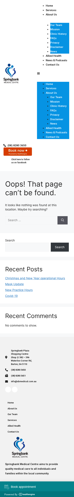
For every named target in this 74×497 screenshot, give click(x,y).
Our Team (56, 25)
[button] (53, 73)
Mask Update (14, 284)
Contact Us (52, 64)
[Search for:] (31, 220)
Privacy (54, 42)
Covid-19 (11, 296)
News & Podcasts (56, 132)
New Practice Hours (19, 290)
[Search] (62, 220)
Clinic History (58, 33)
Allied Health (53, 128)
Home (49, 84)
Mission (55, 29)
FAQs (53, 38)
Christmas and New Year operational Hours (35, 278)
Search (10, 240)
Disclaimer (56, 47)
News (53, 123)
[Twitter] (15, 390)
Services (51, 88)
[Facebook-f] (8, 390)
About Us (51, 14)
